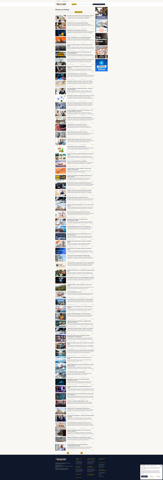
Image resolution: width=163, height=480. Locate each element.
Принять (144, 476)
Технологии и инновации (91, 459)
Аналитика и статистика (91, 475)
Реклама (82, 4)
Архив (79, 4)
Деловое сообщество (91, 467)
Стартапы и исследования (91, 461)
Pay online (90, 4)
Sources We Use (101, 476)
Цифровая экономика (90, 462)
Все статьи (74, 4)
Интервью (79, 474)
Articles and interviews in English (98, 4)
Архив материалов (101, 464)
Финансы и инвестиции (79, 462)
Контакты (85, 4)
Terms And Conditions (102, 472)
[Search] (106, 1)
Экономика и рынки (78, 461)
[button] (161, 465)
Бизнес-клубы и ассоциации (91, 470)
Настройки (158, 476)
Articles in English (102, 459)
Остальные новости (79, 463)
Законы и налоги (78, 467)
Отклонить (151, 476)
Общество (79, 477)
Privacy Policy (149, 478)
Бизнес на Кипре (79, 459)
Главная (69, 4)
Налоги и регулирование (79, 470)
